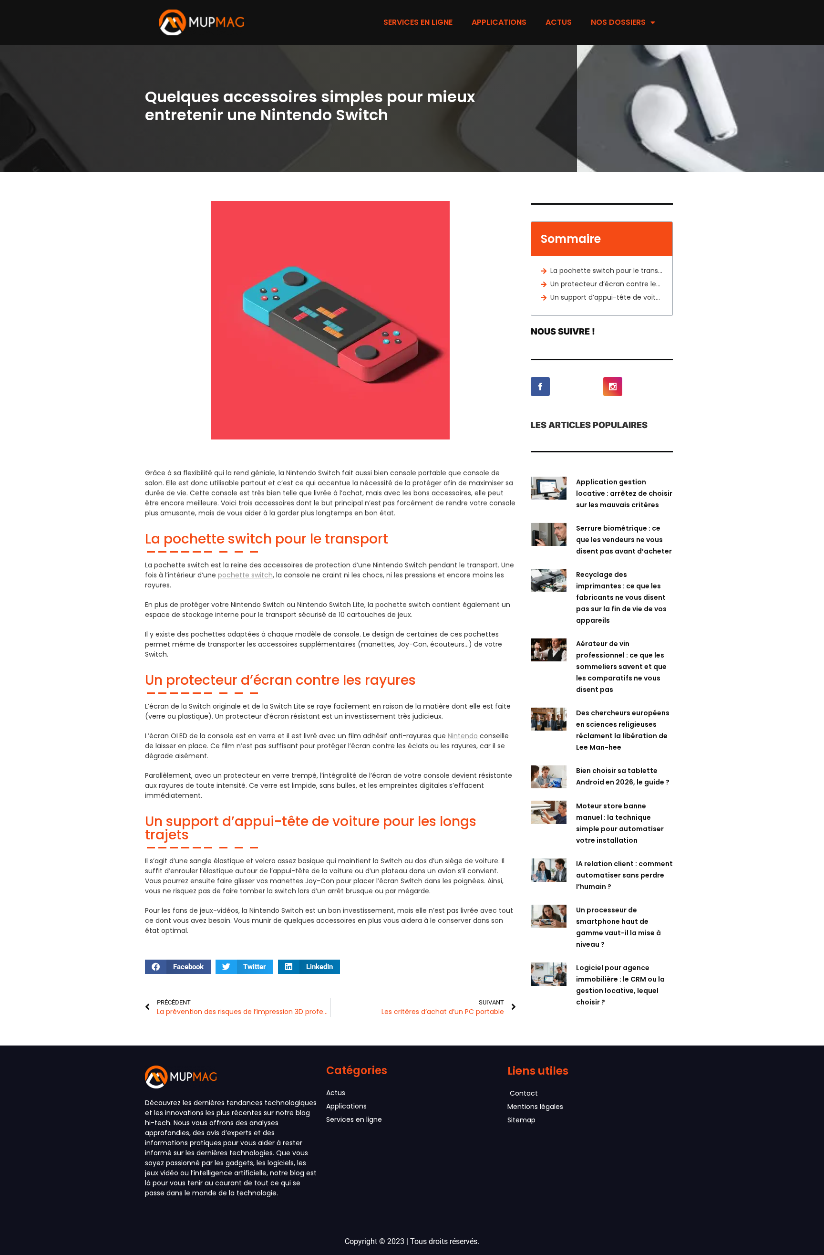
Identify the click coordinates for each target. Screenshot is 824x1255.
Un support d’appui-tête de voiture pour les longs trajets (606, 297)
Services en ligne (418, 22)
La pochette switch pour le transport (606, 270)
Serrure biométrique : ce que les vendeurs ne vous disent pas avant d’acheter (624, 539)
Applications (499, 22)
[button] (178, 967)
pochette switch (245, 575)
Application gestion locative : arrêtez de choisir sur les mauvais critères (624, 493)
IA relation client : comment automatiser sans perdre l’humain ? (624, 875)
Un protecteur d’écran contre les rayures (606, 284)
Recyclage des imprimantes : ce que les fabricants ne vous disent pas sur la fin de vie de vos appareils (621, 597)
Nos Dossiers (618, 22)
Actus (559, 22)
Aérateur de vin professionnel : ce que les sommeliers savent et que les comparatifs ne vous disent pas (621, 666)
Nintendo (463, 736)
